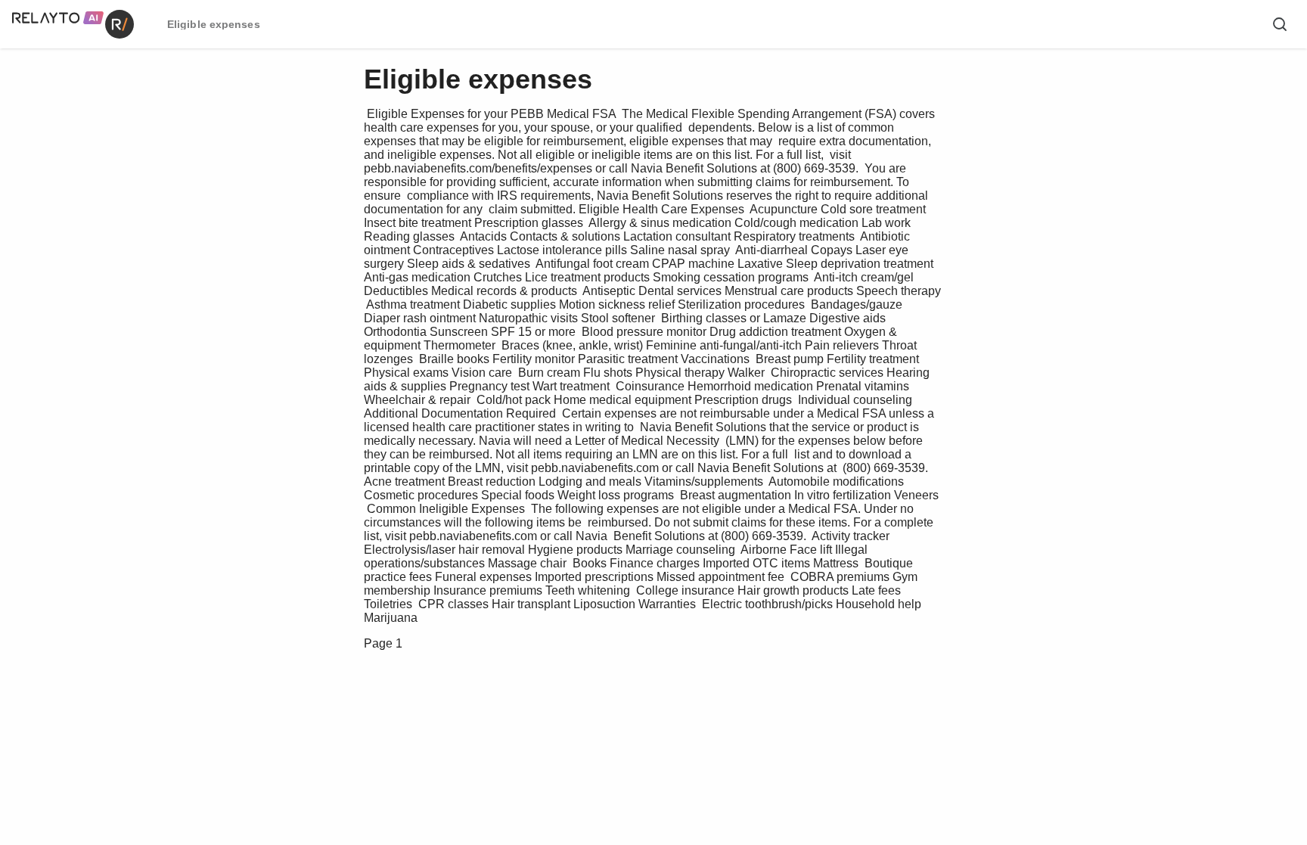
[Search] (1280, 24)
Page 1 (383, 643)
